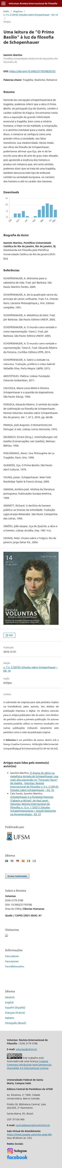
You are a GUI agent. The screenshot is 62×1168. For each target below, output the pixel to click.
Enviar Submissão (17, 876)
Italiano (9, 1017)
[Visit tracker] (6, 935)
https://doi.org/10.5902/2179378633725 (32, 71)
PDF (10, 635)
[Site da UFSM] (18, 841)
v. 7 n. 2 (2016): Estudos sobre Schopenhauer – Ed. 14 (30, 14)
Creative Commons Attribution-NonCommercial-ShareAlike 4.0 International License (29, 1065)
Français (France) (15, 1012)
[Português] (6, 861)
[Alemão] (17, 861)
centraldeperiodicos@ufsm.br (33, 1125)
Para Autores (11, 961)
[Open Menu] (3, 3)
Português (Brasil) (15, 1023)
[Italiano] (28, 861)
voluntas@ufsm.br (26, 1049)
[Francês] (34, 861)
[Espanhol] (23, 861)
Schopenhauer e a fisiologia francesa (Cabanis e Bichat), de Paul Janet (31, 798)
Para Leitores (12, 956)
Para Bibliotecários (14, 966)
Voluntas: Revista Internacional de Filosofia (33, 3)
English (9, 1002)
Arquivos (17, 11)
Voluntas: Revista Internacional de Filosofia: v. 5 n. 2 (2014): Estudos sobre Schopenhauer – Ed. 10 (34, 787)
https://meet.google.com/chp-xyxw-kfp (29, 1134)
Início (6, 11)
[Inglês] (12, 861)
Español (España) (15, 1007)
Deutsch (10, 997)
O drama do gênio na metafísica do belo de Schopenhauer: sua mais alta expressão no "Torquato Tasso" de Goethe (34, 778)
